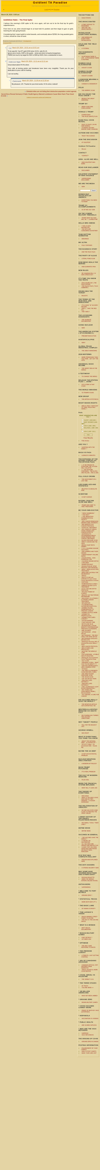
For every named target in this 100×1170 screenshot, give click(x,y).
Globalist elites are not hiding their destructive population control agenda (51, 91)
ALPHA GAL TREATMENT (89, 527)
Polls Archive (85, 440)
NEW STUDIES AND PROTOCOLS (87, 648)
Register (56, 9)
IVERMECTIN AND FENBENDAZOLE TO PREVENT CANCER (87, 609)
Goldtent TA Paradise (50, 2)
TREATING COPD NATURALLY (86, 681)
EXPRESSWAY (86, 115)
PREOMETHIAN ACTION (89, 336)
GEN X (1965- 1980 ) (90, 426)
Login (46, 9)
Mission (84, 149)
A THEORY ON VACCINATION (85, 841)
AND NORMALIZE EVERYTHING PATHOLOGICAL (86, 39)
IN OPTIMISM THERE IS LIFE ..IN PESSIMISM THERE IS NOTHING (90, 58)
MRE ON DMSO (86, 630)
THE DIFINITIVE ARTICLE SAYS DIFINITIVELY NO (89, 705)
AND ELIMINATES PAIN (89, 266)
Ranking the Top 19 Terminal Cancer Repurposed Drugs (89, 658)
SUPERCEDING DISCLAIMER (86, 179)
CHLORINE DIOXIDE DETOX (90, 561)
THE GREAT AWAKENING (89, 350)
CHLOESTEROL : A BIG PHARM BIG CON (88, 558)
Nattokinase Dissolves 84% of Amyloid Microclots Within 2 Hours (90, 643)
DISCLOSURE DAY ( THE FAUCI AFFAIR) (88, 283)
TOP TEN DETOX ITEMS (89, 678)
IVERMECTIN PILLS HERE (89, 612)
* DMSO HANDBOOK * (88, 513)
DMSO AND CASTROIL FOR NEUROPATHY (89, 573)
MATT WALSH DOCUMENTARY (86, 928)
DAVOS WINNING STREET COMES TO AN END (89, 917)
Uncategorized (27, 41)
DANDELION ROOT (87, 564)
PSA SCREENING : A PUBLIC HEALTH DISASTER (90, 655)
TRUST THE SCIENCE (88, 136)
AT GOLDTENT (86, 142)
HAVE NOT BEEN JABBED (89, 995)
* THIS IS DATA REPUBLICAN (86, 226)
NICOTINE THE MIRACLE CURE (89, 652)
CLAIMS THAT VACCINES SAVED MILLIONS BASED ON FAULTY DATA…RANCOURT (89, 849)
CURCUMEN (85, 563)
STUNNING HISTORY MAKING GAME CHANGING (89, 128)
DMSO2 (84, 576)
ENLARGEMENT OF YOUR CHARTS (89, 1048)
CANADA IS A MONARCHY (89, 84)
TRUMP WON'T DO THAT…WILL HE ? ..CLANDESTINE (89, 218)
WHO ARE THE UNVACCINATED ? (86, 28)
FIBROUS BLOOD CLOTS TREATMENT (89, 586)
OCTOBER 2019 (86, 939)
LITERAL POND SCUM (88, 258)
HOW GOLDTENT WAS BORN (88, 163)
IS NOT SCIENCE (87, 497)
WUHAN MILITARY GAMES (90, 1002)
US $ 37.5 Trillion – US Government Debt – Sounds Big (89, 746)
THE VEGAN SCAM (87, 677)
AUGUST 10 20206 (87, 75)
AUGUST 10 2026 (87, 67)
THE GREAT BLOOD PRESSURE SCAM (87, 674)
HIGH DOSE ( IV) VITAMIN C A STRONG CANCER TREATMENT (89, 600)
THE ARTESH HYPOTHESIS (90, 399)
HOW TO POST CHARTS (89, 1051)
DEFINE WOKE (86, 831)
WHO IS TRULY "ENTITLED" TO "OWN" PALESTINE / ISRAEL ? (89, 407)
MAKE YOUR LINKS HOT (89, 1053)
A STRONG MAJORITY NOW (90, 868)
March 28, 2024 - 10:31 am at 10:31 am (25, 47)
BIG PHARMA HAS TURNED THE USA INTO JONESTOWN (89, 717)
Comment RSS (7, 43)
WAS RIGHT (85, 733)
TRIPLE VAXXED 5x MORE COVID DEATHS (89, 970)
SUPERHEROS (86, 887)
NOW (83, 186)
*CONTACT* (85, 155)
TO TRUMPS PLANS (88, 392)
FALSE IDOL (85, 780)
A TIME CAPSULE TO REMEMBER (87, 25)
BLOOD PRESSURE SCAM (90, 540)
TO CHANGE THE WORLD (89, 376)
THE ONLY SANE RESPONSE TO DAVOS (88, 946)
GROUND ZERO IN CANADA (90, 1041)
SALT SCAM (85, 661)
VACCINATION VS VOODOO (90, 1018)
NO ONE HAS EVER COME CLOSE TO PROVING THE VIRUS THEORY (89, 811)
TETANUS (85, 669)
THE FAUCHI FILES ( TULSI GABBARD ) (89, 286)
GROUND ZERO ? (87, 895)
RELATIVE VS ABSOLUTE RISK (89, 489)
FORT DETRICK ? (87, 937)
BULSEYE (85, 295)
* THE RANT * (86, 515)
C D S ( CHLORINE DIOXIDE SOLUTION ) (89, 549)
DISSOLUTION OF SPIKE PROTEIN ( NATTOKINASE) (89, 566)
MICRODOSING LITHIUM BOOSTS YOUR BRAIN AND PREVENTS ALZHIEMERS (89, 627)
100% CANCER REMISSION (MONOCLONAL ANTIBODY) (89, 522)
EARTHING (85, 582)
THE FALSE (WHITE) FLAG (90, 116)
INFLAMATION (86, 603)
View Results (88, 438)
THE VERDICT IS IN (87, 979)
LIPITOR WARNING (87, 620)
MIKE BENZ (85, 796)
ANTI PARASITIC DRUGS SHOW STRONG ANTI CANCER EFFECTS (89, 531)
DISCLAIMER (85, 170)
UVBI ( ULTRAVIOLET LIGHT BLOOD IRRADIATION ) (89, 687)
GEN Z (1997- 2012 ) (90, 431)
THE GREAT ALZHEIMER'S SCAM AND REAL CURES (89, 671)
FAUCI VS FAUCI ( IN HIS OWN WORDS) (89, 125)
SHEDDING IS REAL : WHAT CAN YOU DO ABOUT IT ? (89, 663)
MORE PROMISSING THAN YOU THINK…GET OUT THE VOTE (89, 359)
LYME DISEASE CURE (88, 622)
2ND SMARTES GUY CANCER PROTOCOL (87, 525)
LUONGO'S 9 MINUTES (88, 455)
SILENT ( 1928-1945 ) (90, 420)
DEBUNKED (85, 239)
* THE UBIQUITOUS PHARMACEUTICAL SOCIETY (87, 518)
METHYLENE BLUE (87, 624)
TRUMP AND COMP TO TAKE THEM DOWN (88, 505)
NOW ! (83, 342)
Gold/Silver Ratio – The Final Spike (17, 20)
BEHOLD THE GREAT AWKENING (87, 99)
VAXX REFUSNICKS (88, 1035)
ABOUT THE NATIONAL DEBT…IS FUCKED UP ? (88, 741)
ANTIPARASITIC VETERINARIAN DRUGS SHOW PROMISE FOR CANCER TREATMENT (88, 536)
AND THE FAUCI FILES (88, 252)
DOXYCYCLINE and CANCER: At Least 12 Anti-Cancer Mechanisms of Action (89, 579)
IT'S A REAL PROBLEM (88, 771)
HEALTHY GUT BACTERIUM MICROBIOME (89, 595)
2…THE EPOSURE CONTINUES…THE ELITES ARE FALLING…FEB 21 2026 (89, 471)
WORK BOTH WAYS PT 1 (89, 902)
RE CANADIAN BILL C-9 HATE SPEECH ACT (88, 274)
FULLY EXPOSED (87, 245)
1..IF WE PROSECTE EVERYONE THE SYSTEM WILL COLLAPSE (89, 466)
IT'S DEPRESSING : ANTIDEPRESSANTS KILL (89, 605)
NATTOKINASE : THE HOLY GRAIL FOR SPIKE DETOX (89, 636)
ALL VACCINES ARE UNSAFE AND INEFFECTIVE (89, 844)
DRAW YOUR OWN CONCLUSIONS (87, 107)
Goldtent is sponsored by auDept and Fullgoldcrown (39, 97)
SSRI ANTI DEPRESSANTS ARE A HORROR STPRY (89, 666)
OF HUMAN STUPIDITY (89, 908)
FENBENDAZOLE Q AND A (89, 584)
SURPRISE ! (85, 1033)
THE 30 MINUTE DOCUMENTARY (86, 320)
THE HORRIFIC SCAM (88, 90)
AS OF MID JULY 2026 (88, 209)
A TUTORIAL (85, 48)
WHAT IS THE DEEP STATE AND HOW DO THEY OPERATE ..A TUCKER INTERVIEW (89, 800)
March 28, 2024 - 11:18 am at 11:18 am (35, 80)
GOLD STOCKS (86, 18)
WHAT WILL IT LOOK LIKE (89, 788)
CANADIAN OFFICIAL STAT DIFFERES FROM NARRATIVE (89, 966)
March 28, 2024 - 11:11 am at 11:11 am (34, 61)
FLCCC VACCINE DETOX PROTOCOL (88, 589)
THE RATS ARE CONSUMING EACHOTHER (89, 229)
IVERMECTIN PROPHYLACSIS (86, 614)
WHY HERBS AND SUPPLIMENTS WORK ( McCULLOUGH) (88, 691)
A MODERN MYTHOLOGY (89, 763)
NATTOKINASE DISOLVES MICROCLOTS (89, 639)
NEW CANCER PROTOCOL (90, 646)
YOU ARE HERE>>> (88, 987)
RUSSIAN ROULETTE (88, 877)
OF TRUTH (85, 986)
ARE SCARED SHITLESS (89, 1025)
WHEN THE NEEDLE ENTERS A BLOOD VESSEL (89, 879)
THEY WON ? (86, 311)
